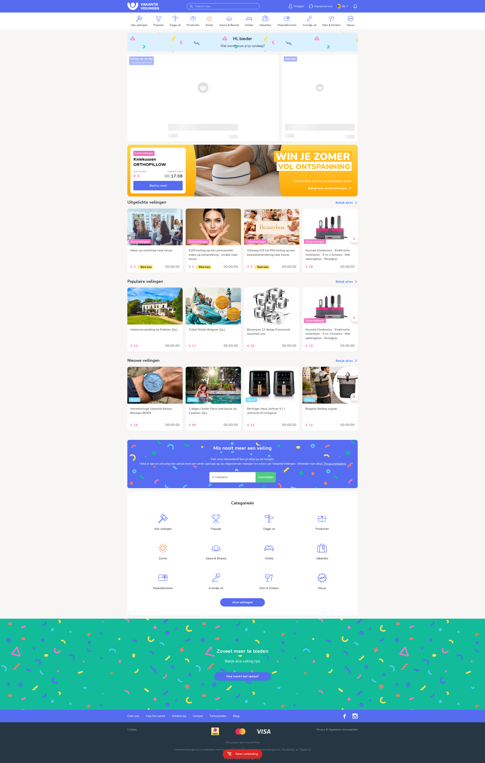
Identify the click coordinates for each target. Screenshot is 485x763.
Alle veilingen (242, 602)
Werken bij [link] (179, 716)
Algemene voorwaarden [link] (343, 729)
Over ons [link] (133, 716)
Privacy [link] (321, 729)
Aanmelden (265, 477)
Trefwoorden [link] (218, 716)
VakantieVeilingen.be (267, 749)
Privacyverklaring (335, 464)
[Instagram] (352, 716)
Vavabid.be (288, 749)
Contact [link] (198, 716)
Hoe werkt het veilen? (242, 676)
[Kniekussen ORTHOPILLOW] (237, 170)
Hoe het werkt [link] (155, 716)
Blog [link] (236, 716)
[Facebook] (341, 716)
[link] (162, 524)
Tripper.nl (305, 749)
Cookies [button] (132, 729)
